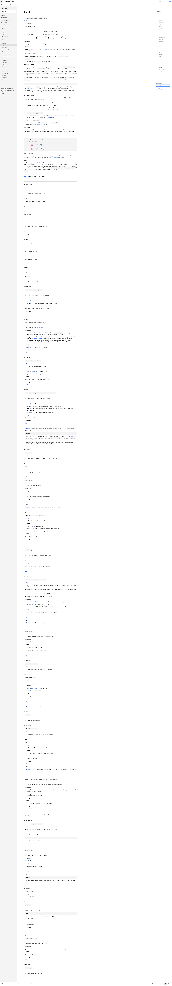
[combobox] (8, 11)
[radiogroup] (166, 984)
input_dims (161, 58)
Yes (157, 85)
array (26, 959)
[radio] (163, 984)
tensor (160, 71)
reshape (160, 67)
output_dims (161, 63)
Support (24, 983)
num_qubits (161, 22)
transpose (161, 78)
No (164, 85)
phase (160, 24)
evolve (160, 54)
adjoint (160, 35)
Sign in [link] (169, 1)
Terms (7, 983)
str (25, 930)
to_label (160, 74)
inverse (160, 61)
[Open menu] (1, 1)
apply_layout (161, 39)
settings (160, 28)
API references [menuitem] (19, 4)
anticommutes (162, 37)
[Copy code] (76, 139)
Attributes (160, 14)
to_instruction (162, 73)
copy (160, 46)
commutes (161, 41)
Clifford (26, 764)
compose (161, 43)
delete (160, 48)
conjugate (161, 45)
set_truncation (162, 69)
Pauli (26, 352)
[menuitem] (4, 4)
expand (160, 56)
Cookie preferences (18, 983)
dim (160, 16)
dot (160, 50)
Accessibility (30, 983)
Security (36, 983)
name (160, 18)
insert (160, 60)
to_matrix (161, 76)
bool (26, 314)
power (160, 65)
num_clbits (161, 20)
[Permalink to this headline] (30, 12)
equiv (160, 52)
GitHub (25, 20)
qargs (160, 26)
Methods (160, 33)
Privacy (11, 983)
